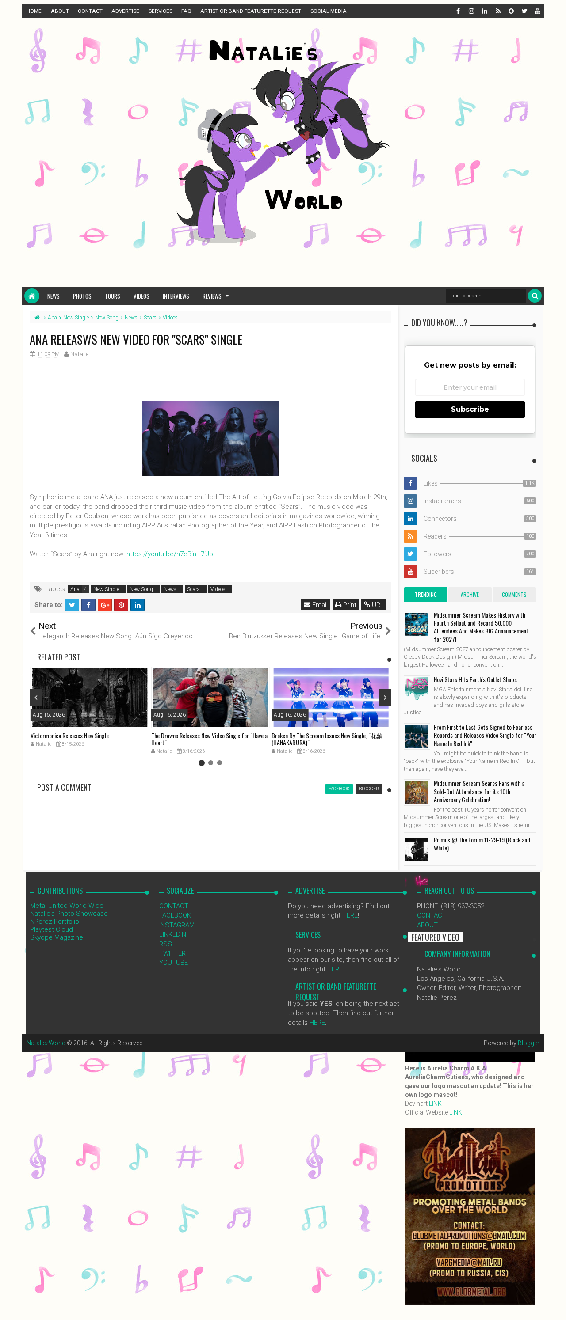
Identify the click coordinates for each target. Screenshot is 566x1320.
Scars (193, 589)
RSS (165, 944)
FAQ (186, 11)
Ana (75, 589)
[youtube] (537, 11)
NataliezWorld (46, 1043)
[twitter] (524, 11)
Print (348, 605)
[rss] (497, 11)
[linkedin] (484, 11)
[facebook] (457, 11)
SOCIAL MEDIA (328, 11)
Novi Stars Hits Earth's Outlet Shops (475, 679)
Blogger (528, 1043)
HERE (350, 915)
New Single (106, 589)
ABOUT (60, 11)
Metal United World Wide (66, 906)
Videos (141, 296)
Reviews (212, 296)
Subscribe (470, 409)
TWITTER (172, 953)
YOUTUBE (173, 963)
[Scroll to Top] (555, 1304)
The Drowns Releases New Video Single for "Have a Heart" (209, 739)
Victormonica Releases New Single (70, 735)
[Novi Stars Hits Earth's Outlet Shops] (416, 688)
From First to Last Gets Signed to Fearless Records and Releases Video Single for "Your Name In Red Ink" (485, 734)
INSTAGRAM (177, 925)
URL (377, 605)
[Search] (535, 296)
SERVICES (160, 11)
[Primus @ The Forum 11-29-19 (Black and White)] (416, 849)
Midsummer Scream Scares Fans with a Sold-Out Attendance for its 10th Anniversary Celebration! (479, 791)
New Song (141, 589)
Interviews (176, 296)
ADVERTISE (125, 11)
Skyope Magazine (56, 937)
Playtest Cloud (51, 929)
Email (319, 605)
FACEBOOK (175, 915)
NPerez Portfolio (54, 922)
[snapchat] (510, 11)
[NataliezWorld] (31, 295)
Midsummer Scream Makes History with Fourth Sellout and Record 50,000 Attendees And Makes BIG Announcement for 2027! (481, 627)
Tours (112, 296)
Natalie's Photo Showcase (69, 914)
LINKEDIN (172, 934)
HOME (34, 11)
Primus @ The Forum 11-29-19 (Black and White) (482, 843)
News (53, 296)
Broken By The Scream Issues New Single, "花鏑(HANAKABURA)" (327, 739)
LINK (435, 1103)
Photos (82, 296)
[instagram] (471, 11)
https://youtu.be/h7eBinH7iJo (169, 554)
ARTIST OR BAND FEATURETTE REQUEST (250, 11)
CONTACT (90, 11)
